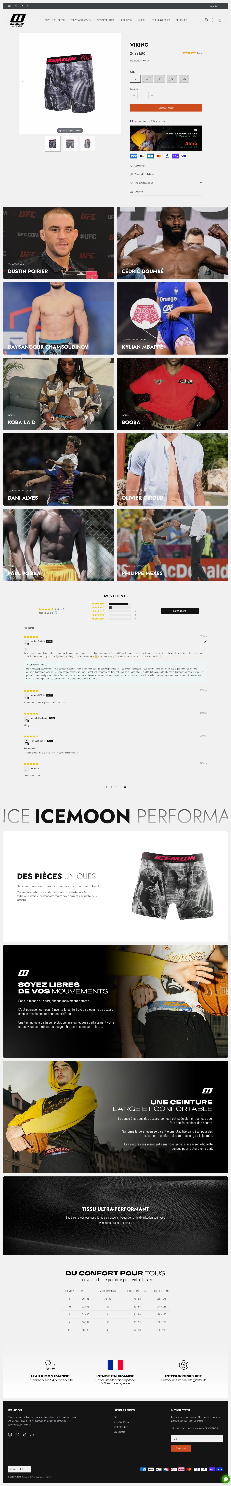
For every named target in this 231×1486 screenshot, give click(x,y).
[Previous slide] (22, 82)
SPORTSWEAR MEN (105, 20)
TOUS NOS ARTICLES (161, 20)
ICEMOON (145, 60)
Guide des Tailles (121, 1421)
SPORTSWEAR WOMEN (81, 20)
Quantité (134, 88)
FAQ (115, 1417)
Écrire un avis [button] (179, 611)
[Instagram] (10, 6)
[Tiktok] (22, 6)
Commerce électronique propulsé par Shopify (37, 1477)
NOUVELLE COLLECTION (54, 20)
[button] (98, 604)
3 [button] (116, 787)
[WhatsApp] (16, 6)
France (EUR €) (214, 6)
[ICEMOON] (17, 20)
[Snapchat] (28, 6)
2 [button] (111, 787)
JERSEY (142, 20)
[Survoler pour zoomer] (70, 83)
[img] (31, 636)
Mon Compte (119, 1431)
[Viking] (52, 144)
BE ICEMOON (181, 20)
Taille (132, 72)
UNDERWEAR (126, 20)
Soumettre (181, 1448)
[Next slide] (117, 82)
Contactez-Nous (121, 1426)
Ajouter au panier (166, 107)
